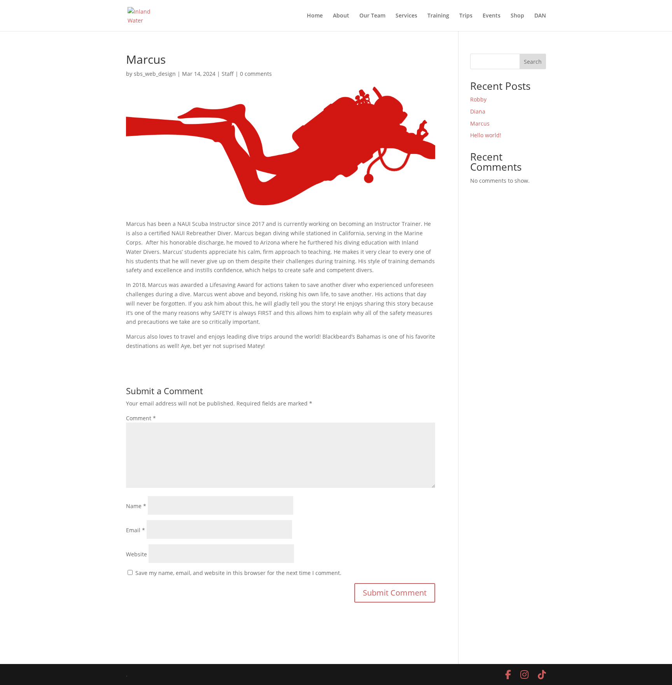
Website (136, 554)
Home (315, 16)
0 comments (256, 73)
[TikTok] (542, 674)
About (341, 16)
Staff (228, 73)
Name (136, 506)
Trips (465, 16)
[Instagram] (524, 674)
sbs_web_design (155, 73)
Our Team (372, 16)
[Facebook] (508, 674)
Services (406, 16)
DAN (540, 16)
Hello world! (485, 135)
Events (491, 16)
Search (533, 61)
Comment (141, 418)
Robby (478, 99)
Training (438, 16)
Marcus (480, 123)
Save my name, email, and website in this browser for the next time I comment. (238, 573)
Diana (477, 111)
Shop (517, 16)
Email (135, 530)
